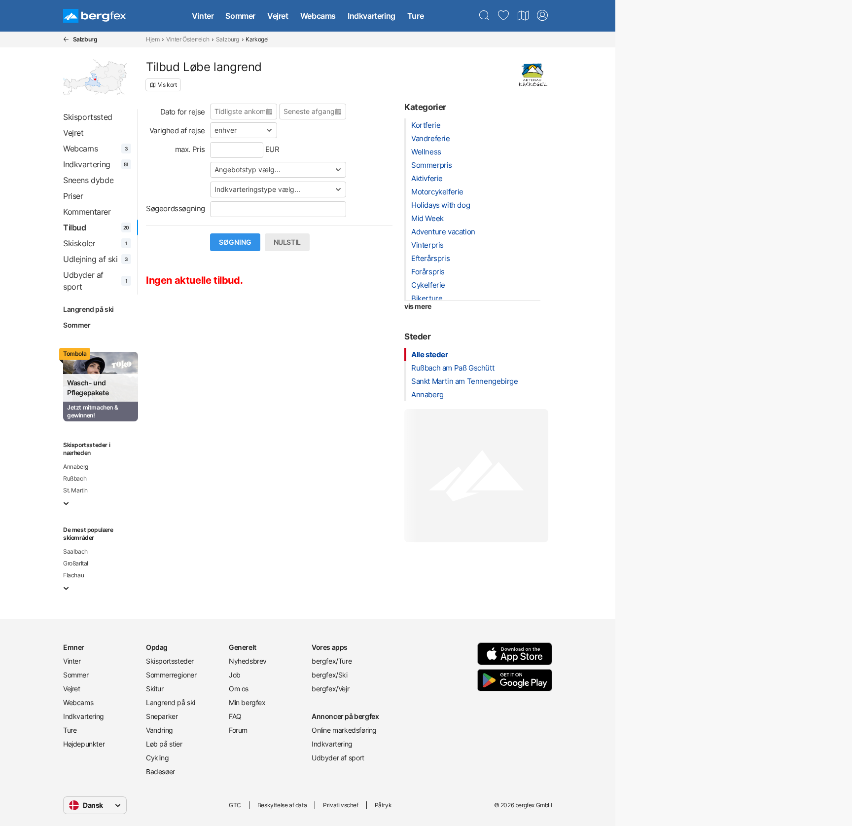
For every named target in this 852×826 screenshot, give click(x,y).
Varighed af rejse (177, 130)
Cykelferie (428, 285)
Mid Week (427, 218)
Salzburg (227, 39)
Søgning (235, 242)
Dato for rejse (182, 111)
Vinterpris (427, 245)
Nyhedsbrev (248, 661)
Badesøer (160, 771)
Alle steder (429, 354)
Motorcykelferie (437, 191)
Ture (415, 16)
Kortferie (425, 125)
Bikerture (426, 298)
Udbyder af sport (338, 757)
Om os (238, 688)
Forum (238, 730)
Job (235, 675)
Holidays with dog (440, 205)
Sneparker (162, 716)
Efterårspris (430, 258)
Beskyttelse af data (282, 805)
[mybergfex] (542, 16)
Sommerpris (431, 165)
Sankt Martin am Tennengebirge (464, 381)
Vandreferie (430, 138)
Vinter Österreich (187, 39)
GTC (235, 805)
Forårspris (428, 271)
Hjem (152, 39)
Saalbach (75, 551)
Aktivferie (427, 178)
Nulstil (287, 242)
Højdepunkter (84, 744)
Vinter (203, 16)
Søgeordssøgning (175, 208)
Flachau (73, 575)
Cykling (157, 757)
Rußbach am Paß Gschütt (452, 368)
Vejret (277, 16)
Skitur (155, 688)
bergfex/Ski (330, 675)
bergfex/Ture (332, 661)
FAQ (235, 716)
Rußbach (74, 478)
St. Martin (75, 490)
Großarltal (75, 563)
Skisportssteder (170, 661)
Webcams (318, 16)
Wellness (426, 151)
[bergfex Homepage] (94, 16)
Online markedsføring (344, 730)
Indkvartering (371, 16)
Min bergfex (247, 702)
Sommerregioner (171, 675)
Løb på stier (164, 744)
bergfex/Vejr (330, 688)
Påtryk (383, 805)
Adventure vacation (443, 231)
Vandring (159, 730)
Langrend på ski (88, 309)
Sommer (240, 16)
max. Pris (190, 149)
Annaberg (75, 466)
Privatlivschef (340, 805)
